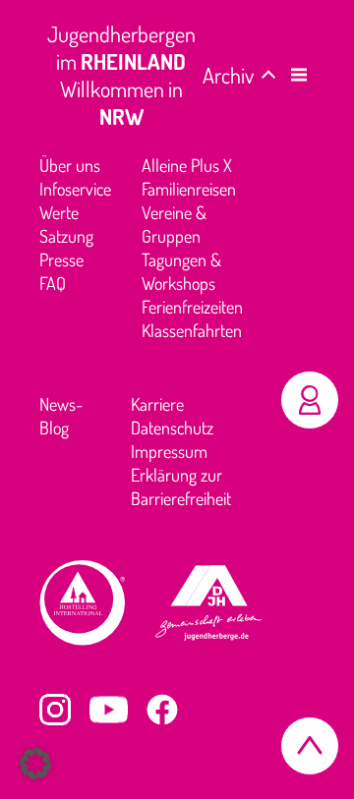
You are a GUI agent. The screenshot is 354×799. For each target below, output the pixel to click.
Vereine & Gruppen (174, 224)
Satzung (66, 236)
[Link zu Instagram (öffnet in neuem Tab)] (55, 709)
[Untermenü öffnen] (268, 77)
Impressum (169, 451)
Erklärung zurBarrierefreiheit (181, 486)
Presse (61, 259)
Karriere (157, 404)
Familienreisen (189, 189)
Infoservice (75, 189)
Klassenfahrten (192, 330)
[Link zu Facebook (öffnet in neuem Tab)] (162, 709)
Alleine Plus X (187, 165)
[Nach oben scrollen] (309, 745)
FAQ (52, 283)
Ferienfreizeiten (192, 306)
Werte (59, 212)
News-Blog (61, 415)
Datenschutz (172, 427)
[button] (299, 74)
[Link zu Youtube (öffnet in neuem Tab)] (108, 709)
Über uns (69, 165)
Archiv (228, 74)
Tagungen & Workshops (181, 271)
